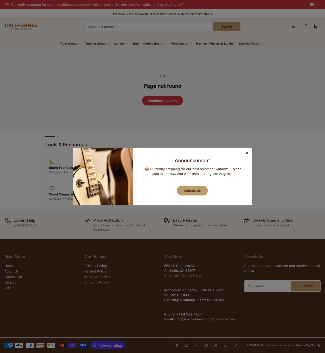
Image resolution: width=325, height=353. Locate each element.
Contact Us (192, 190)
